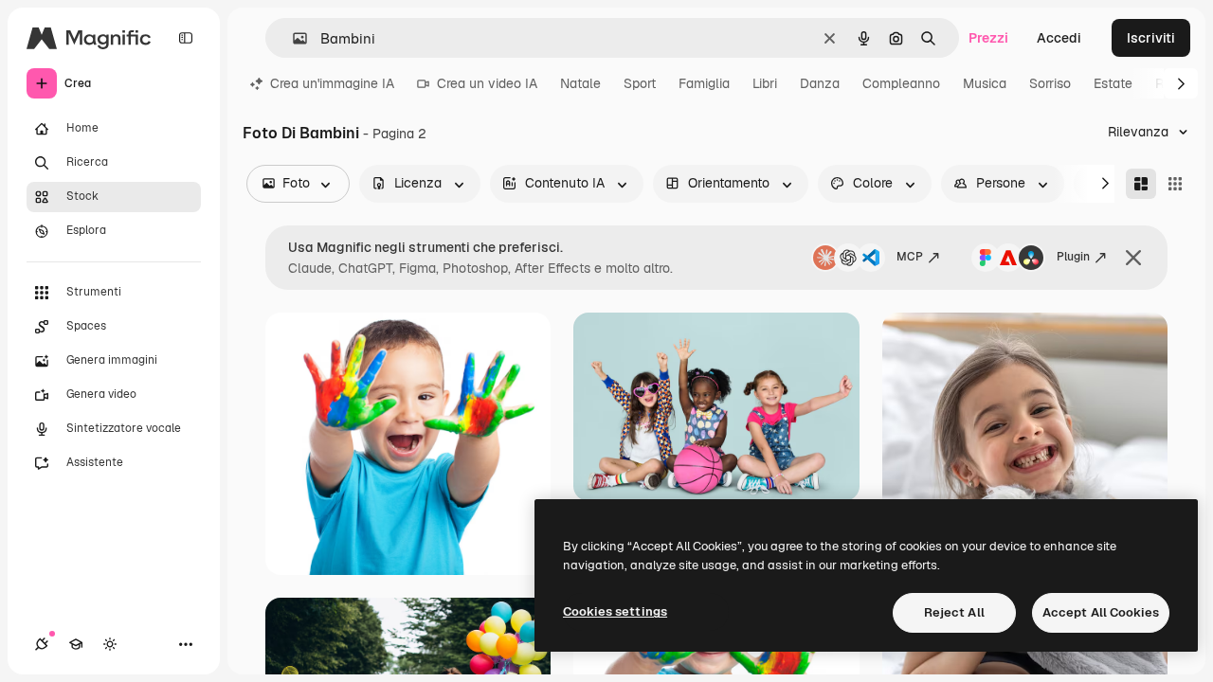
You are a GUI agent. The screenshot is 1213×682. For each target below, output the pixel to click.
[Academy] (76, 644)
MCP (909, 256)
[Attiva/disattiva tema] (110, 644)
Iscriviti (1151, 37)
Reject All (954, 612)
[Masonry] (1141, 184)
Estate (1113, 83)
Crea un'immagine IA (332, 83)
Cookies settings (615, 611)
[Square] (1175, 184)
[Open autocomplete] (292, 38)
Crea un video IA (487, 83)
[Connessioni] (42, 644)
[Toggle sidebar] (186, 38)
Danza (820, 83)
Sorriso (1050, 83)
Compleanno (901, 83)
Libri (764, 83)
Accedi (1059, 37)
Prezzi (988, 37)
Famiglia (704, 83)
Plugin (1073, 256)
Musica (984, 83)
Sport (640, 83)
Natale (580, 83)
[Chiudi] (1133, 257)
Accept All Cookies (1100, 612)
